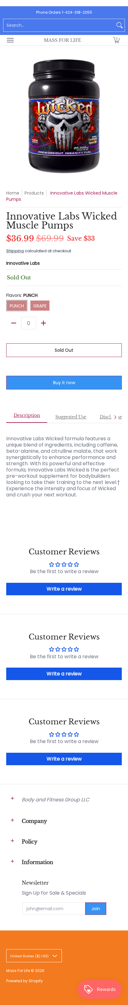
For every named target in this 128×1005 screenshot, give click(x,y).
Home (12, 193)
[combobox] (59, 25)
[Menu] (10, 40)
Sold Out (64, 350)
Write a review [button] (64, 588)
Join (95, 909)
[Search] (120, 25)
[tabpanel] (64, 470)
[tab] (26, 417)
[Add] (43, 323)
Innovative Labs (23, 263)
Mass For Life (62, 40)
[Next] (115, 417)
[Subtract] (13, 323)
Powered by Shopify (24, 980)
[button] (116, 40)
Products (34, 193)
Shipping (15, 251)
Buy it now (64, 382)
